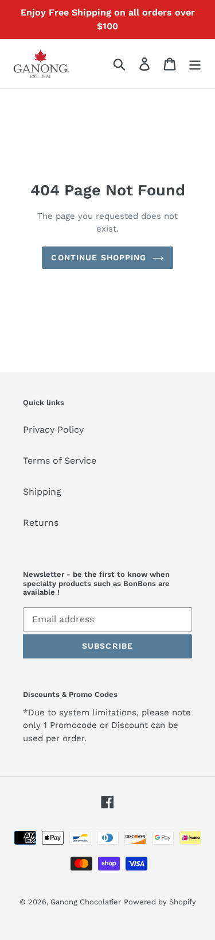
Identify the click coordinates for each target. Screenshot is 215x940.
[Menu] (195, 64)
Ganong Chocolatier (85, 901)
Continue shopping (98, 257)
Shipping (42, 491)
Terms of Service (59, 460)
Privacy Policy (53, 429)
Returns (40, 522)
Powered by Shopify (160, 901)
